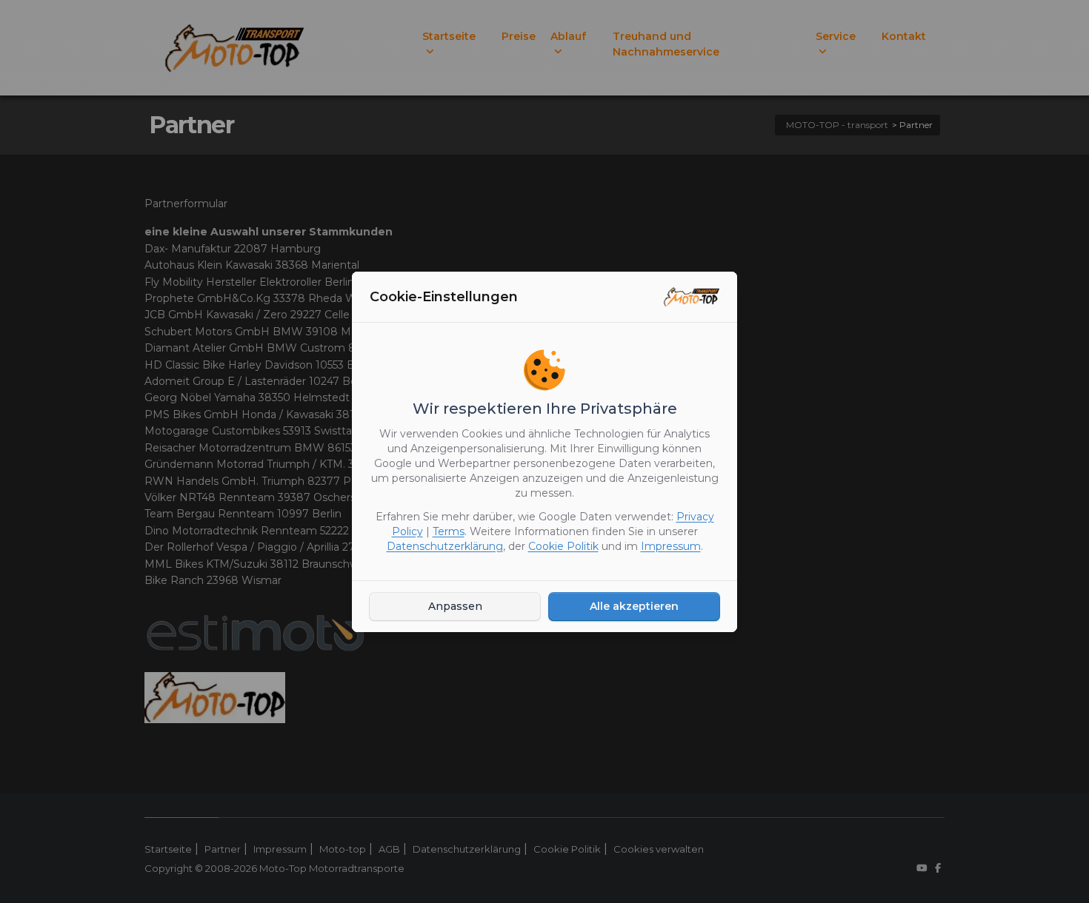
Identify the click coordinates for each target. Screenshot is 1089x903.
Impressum (671, 546)
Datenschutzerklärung (445, 546)
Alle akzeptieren (634, 606)
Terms (448, 531)
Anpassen (455, 606)
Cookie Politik (563, 546)
